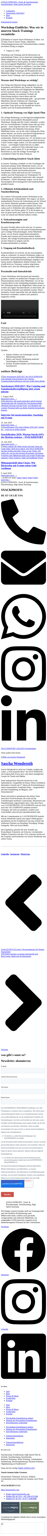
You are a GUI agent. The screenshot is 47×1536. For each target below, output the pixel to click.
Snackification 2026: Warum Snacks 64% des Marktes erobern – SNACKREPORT (22, 435)
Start (8, 1391)
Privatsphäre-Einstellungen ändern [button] (19, 1418)
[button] (23, 7)
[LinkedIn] (23, 746)
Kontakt (9, 18)
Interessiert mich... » (9, 399)
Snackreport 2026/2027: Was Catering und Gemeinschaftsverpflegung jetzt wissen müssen (23, 389)
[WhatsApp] (23, 642)
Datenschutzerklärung (14, 1436)
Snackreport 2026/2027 (15, 13)
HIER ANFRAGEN (26, 1468)
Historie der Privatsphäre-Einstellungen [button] (21, 1420)
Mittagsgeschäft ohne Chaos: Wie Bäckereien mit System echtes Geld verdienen (18, 465)
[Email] (23, 589)
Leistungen (10, 11)
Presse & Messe (12, 1396)
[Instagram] (23, 694)
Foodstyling (10, 1398)
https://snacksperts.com (10, 1490)
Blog (8, 15)
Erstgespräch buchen (9, 22)
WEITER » (5, 480)
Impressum (10, 1438)
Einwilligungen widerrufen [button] (16, 1423)
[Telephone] (23, 544)
